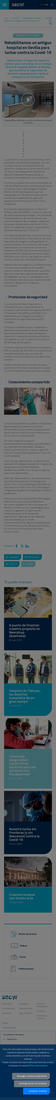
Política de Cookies (38, 1066)
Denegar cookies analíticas (32, 1076)
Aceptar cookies (38, 1091)
